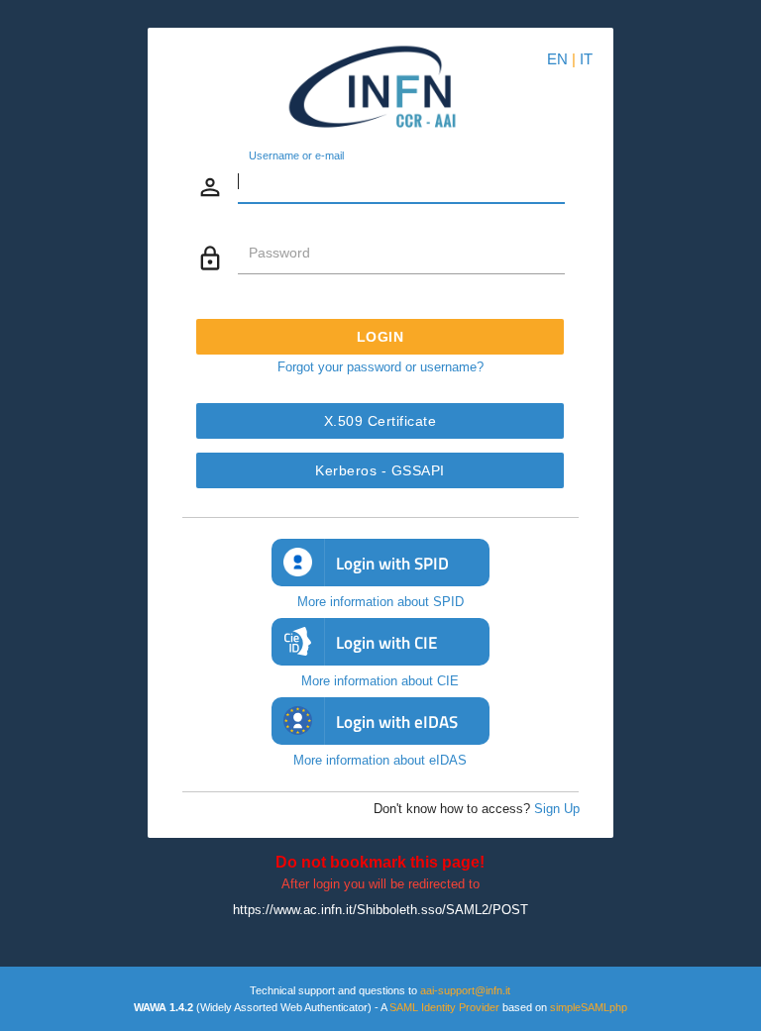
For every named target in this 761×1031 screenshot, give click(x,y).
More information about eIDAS (380, 760)
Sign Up (557, 808)
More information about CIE (380, 680)
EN (557, 59)
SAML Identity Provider (444, 1007)
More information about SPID (380, 601)
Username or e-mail (296, 156)
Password (279, 252)
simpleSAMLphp (588, 1007)
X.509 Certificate (380, 421)
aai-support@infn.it (465, 990)
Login (380, 337)
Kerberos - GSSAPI (381, 470)
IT (586, 59)
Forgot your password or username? (380, 367)
